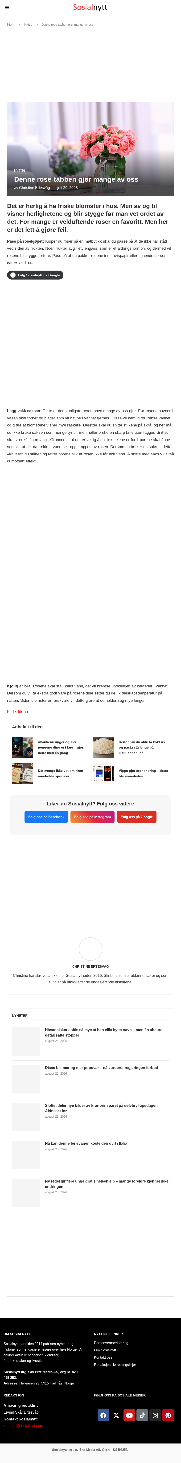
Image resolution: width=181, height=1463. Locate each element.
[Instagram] (155, 1415)
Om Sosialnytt (17, 1334)
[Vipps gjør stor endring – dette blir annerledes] (103, 773)
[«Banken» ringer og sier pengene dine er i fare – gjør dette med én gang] (22, 747)
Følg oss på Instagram (92, 817)
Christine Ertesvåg (34, 188)
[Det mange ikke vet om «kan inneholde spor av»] (22, 773)
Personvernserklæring (111, 1343)
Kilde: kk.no (17, 712)
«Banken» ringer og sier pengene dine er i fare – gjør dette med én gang (60, 747)
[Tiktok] (142, 1415)
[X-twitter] (116, 1415)
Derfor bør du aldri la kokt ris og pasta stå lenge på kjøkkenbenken (142, 747)
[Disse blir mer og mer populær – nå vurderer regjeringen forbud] (26, 1079)
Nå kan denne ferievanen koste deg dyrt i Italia (86, 1143)
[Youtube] (129, 1415)
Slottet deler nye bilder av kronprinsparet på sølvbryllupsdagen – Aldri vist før (103, 1108)
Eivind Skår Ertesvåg (21, 1412)
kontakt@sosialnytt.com (23, 1426)
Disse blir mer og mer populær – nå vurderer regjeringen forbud (101, 1068)
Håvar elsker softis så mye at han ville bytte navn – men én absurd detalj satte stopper (104, 1032)
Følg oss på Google (137, 817)
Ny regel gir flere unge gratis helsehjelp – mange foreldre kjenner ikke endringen (107, 1183)
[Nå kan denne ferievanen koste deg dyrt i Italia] (26, 1155)
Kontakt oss (103, 1357)
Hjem (10, 24)
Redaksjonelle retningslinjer (115, 1364)
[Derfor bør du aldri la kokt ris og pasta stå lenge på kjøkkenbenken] (103, 747)
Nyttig (28, 24)
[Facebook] (103, 1415)
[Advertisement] (90, 65)
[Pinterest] (168, 1415)
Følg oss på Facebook (46, 817)
